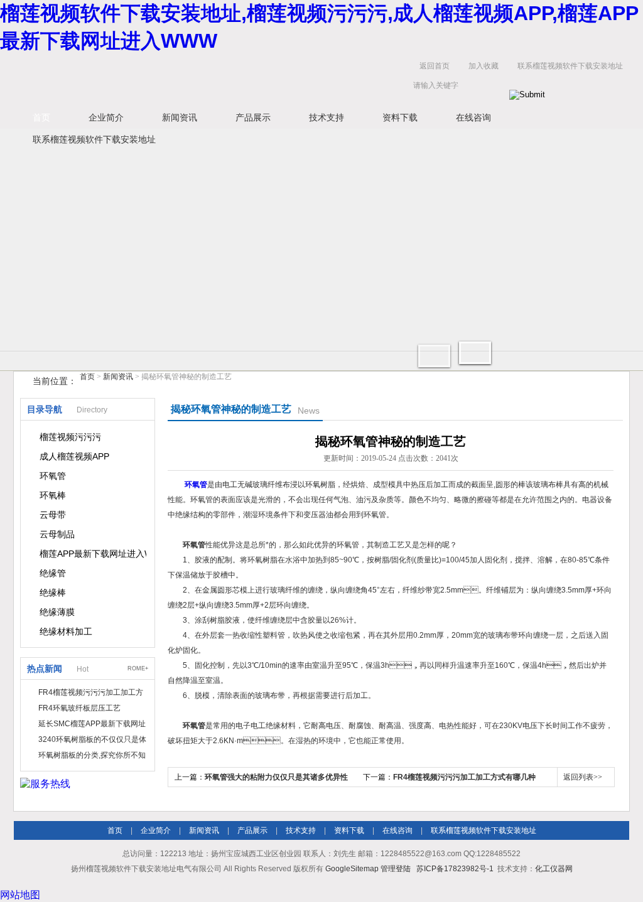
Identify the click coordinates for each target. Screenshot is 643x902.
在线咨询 (473, 117)
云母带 (53, 515)
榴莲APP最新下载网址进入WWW (93, 554)
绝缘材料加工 (66, 631)
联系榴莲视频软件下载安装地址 (570, 66)
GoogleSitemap (352, 868)
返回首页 (434, 66)
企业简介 (106, 117)
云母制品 (57, 534)
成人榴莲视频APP (74, 456)
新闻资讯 (179, 117)
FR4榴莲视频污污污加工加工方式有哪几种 (464, 777)
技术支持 (326, 117)
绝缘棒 (53, 593)
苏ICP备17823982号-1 (455, 868)
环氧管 (53, 476)
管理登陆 (396, 868)
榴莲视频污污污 (70, 437)
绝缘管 (53, 573)
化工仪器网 (554, 868)
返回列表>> (582, 777)
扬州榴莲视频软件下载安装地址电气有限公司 (208, 78)
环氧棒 (53, 495)
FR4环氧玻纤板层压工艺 (79, 708)
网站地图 (20, 894)
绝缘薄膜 (57, 612)
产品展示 (253, 117)
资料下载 (400, 117)
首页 (41, 117)
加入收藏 (483, 66)
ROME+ (137, 668)
